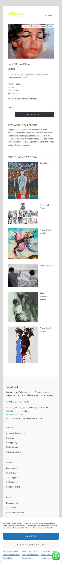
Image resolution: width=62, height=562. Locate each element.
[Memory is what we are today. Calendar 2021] (23, 223)
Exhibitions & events (15, 512)
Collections (11, 507)
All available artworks (15, 433)
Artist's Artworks (39, 26)
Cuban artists (12, 503)
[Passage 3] (23, 362)
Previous (26, 26)
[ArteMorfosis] (31, 14)
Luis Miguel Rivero (20, 64)
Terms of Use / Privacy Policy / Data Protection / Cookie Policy (11, 554)
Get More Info (34, 114)
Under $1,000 (12, 447)
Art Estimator (12, 482)
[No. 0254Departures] (23, 286)
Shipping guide (12, 477)
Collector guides (13, 468)
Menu (50, 15)
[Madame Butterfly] (23, 198)
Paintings (10, 437)
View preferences (31, 544)
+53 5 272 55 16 (13, 418)
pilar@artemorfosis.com (32, 418)
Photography (11, 442)
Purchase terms (13, 486)
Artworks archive (13, 451)
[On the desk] (23, 321)
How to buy (11, 472)
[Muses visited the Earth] (23, 258)
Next (51, 26)
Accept (31, 536)
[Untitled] (31, 41)
